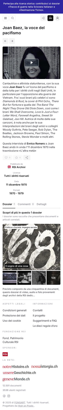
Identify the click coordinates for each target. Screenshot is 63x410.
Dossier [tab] (9, 204)
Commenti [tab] (26, 204)
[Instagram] (8, 396)
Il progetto (39, 315)
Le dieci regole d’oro (45, 325)
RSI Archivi (18, 167)
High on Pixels (26, 405)
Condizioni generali (14, 310)
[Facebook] (4, 396)
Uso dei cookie (12, 320)
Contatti (37, 310)
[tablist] (31, 204)
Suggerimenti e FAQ (45, 320)
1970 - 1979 (16, 193)
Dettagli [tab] (41, 204)
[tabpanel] (31, 254)
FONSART (19, 402)
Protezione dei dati (14, 315)
